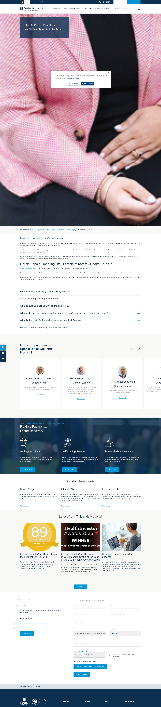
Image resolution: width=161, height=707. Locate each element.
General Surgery (70, 230)
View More (80, 586)
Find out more (27, 469)
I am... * (111, 630)
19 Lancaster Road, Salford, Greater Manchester (38, 624)
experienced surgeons (30, 273)
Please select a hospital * (81, 630)
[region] (81, 79)
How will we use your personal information (90, 666)
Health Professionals (44, 2)
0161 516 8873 (106, 2)
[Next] (138, 349)
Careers (33, 2)
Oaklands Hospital (49, 230)
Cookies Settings (73, 83)
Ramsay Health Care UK (29, 268)
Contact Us (120, 2)
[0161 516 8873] (3, 348)
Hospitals (39, 230)
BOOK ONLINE (134, 2)
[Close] (109, 73)
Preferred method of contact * (82, 651)
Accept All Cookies (87, 83)
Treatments (60, 230)
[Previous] (132, 349)
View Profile (40, 394)
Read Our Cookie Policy (73, 78)
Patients (27, 2)
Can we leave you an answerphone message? (123, 655)
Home (32, 230)
